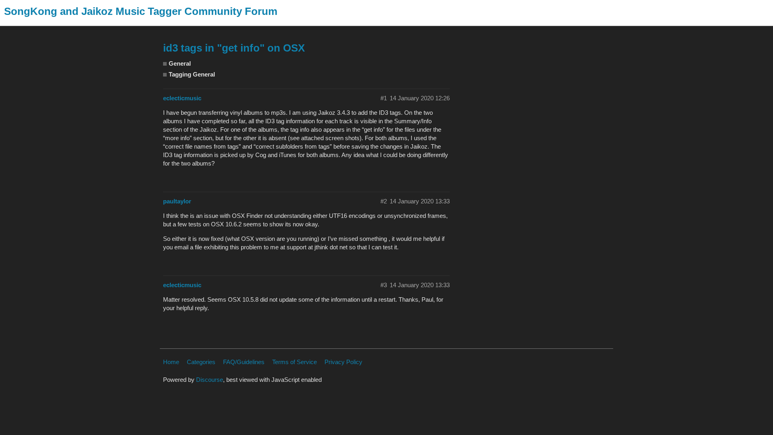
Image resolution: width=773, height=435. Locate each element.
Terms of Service (294, 361)
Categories (201, 361)
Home (171, 361)
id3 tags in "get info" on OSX (234, 48)
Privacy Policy (343, 361)
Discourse (209, 379)
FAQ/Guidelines (244, 361)
